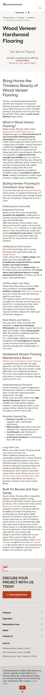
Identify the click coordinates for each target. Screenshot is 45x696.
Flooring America (9, 18)
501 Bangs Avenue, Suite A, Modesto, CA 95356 (20, 656)
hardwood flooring (32, 190)
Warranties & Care (11, 624)
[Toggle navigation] (40, 8)
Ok (23, 687)
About (5, 630)
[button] (21, 13)
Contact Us (8, 636)
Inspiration (7, 618)
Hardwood (31, 18)
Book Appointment (18, 595)
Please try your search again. (22, 63)
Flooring (21, 18)
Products (7, 613)
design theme (9, 254)
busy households (14, 506)
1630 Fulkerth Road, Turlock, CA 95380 (16, 652)
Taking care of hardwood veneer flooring (22, 361)
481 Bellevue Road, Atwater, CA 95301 (16, 648)
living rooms (12, 228)
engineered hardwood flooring (17, 132)
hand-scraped (31, 291)
